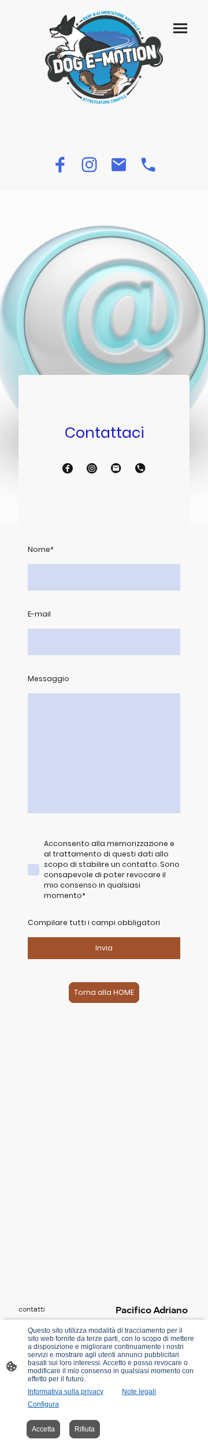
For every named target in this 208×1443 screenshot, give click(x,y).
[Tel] (148, 164)
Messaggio (48, 678)
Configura (43, 1404)
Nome (41, 549)
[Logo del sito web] (104, 57)
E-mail (39, 614)
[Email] (119, 164)
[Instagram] (89, 164)
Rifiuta (85, 1429)
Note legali (139, 1392)
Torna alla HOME (104, 992)
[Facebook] (60, 164)
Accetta (43, 1429)
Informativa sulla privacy (65, 1392)
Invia (104, 948)
